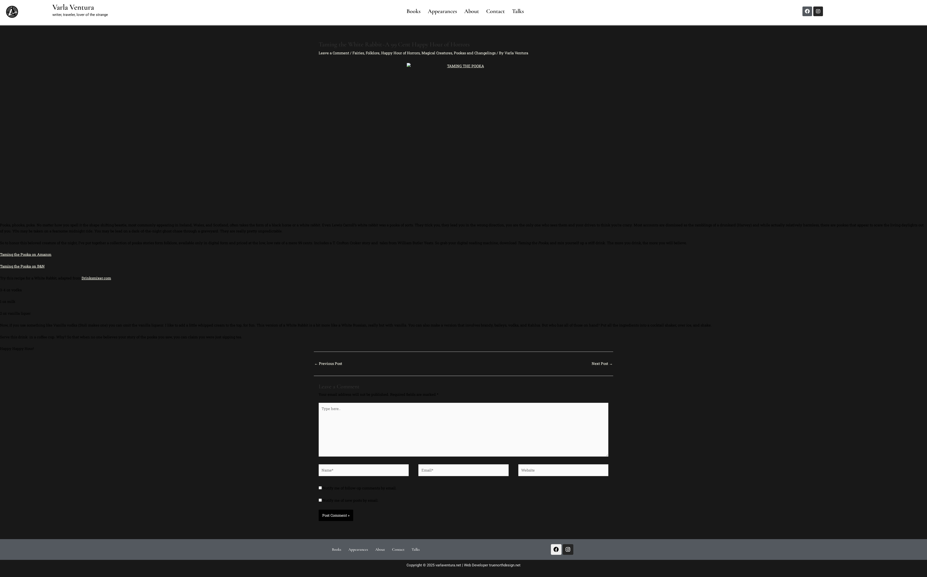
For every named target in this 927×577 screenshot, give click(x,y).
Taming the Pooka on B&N (22, 266)
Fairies (358, 52)
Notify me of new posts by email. (351, 500)
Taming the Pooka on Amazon (25, 254)
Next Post (602, 363)
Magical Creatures (436, 52)
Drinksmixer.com (96, 278)
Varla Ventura (73, 7)
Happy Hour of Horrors (400, 52)
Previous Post (328, 363)
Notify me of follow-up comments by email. (360, 488)
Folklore (372, 52)
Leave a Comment (334, 52)
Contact (495, 11)
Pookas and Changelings (475, 52)
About (471, 11)
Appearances (442, 11)
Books (414, 11)
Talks (518, 11)
